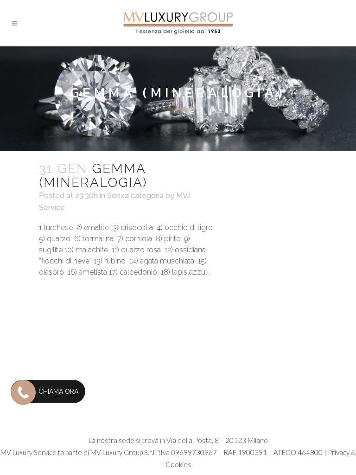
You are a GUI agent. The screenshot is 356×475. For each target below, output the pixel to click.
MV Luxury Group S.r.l (122, 452)
